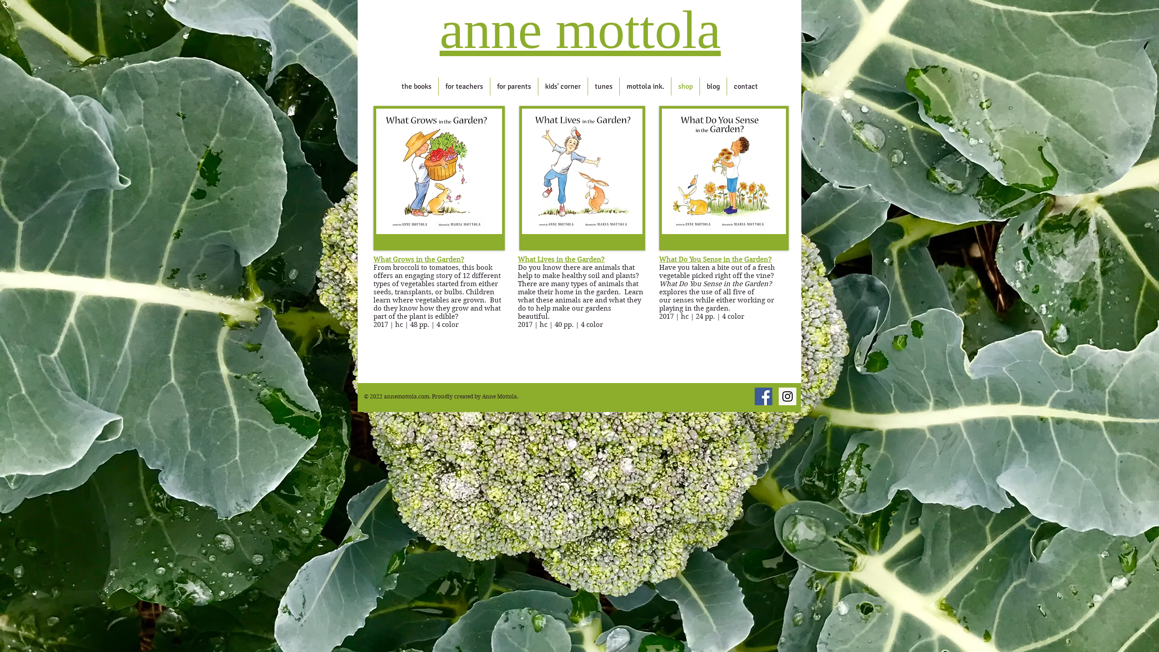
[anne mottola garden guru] (763, 396)
